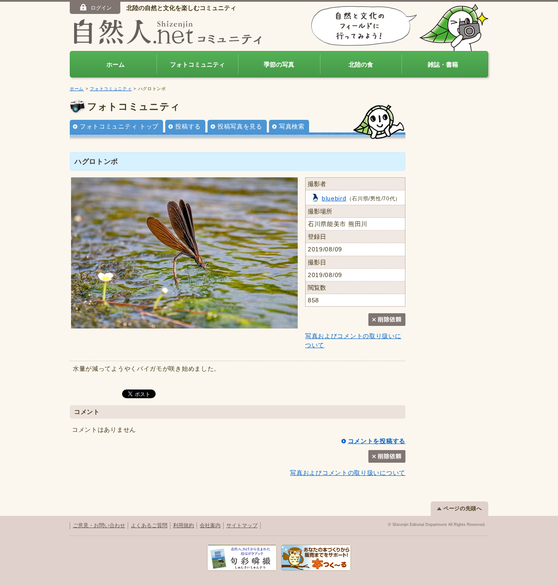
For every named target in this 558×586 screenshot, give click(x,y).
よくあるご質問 (149, 525)
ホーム (115, 64)
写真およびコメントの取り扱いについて (347, 472)
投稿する (188, 126)
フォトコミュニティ (197, 64)
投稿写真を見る (240, 126)
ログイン (101, 8)
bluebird (334, 198)
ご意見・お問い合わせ (99, 525)
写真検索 (292, 126)
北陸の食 (361, 64)
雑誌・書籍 (443, 64)
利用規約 (183, 525)
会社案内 (210, 525)
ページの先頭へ (462, 508)
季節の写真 (279, 64)
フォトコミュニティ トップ (119, 126)
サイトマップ (242, 525)
